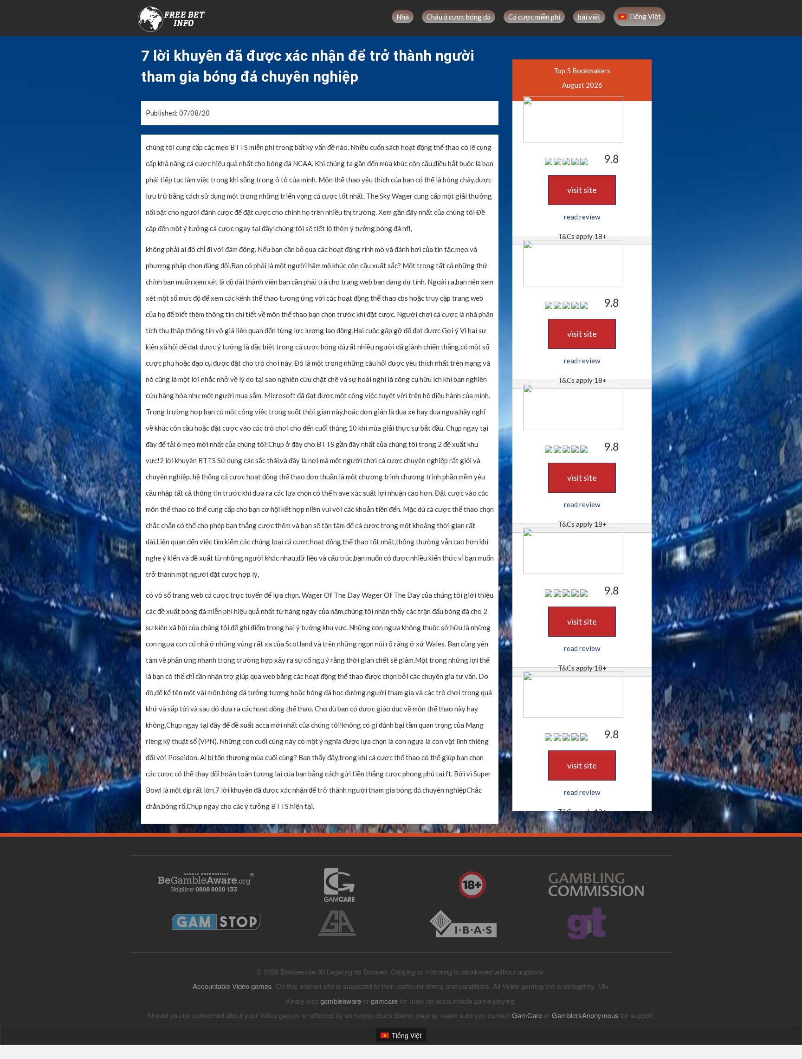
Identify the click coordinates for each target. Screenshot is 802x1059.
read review (582, 217)
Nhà (402, 17)
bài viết (589, 17)
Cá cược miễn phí (534, 17)
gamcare (384, 1001)
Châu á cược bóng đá (459, 17)
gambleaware (340, 1001)
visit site (582, 190)
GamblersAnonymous (585, 1015)
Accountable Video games (232, 986)
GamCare (527, 1015)
